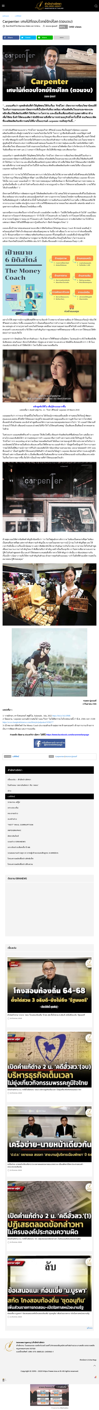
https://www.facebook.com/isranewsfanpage (67, 735)
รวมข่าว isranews (17, 841)
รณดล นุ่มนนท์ (71, 756)
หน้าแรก (6, 16)
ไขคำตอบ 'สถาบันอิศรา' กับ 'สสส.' (23, 785)
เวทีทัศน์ (18, 16)
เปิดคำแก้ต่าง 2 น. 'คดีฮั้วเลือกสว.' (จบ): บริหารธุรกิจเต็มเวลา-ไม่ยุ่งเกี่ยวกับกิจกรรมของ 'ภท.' (44, 1089)
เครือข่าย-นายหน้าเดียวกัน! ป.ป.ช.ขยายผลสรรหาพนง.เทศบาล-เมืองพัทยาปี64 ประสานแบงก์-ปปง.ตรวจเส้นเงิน (45, 1165)
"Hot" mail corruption (20, 824)
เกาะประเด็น (13, 807)
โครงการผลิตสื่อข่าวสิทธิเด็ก (21, 858)
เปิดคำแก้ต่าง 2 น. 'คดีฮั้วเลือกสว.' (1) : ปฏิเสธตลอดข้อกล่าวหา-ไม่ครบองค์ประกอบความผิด (44, 1238)
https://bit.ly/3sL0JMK (61, 716)
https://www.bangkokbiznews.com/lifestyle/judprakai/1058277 (28, 722)
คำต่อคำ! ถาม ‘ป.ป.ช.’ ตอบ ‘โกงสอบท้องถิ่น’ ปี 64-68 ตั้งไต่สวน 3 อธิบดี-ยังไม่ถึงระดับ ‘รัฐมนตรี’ (46, 1015)
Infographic (14, 830)
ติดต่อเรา (83, 1359)
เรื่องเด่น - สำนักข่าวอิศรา (19, 779)
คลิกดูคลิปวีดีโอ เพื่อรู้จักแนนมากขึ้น (49, 406)
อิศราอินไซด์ (13, 835)
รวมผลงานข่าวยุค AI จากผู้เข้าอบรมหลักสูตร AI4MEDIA (33, 852)
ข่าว (9, 790)
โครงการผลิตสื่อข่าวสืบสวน (20, 864)
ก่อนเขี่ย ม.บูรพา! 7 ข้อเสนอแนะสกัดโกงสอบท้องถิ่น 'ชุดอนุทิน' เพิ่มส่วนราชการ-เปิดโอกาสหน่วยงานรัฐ (48, 1313)
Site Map (92, 1359)
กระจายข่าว (13, 813)
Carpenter (59, 756)
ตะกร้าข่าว (12, 818)
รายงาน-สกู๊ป (14, 802)
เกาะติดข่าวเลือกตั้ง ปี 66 (19, 847)
